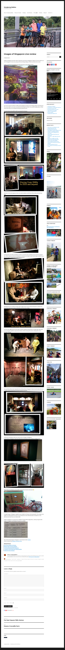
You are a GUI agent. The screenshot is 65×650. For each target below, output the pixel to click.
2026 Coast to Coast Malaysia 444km (53, 127)
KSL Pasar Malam (50, 112)
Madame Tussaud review (17, 541)
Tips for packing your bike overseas (53, 141)
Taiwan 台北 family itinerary (52, 111)
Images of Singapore (38, 559)
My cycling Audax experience (52, 129)
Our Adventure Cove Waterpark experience (54, 107)
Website (5, 597)
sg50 (19, 560)
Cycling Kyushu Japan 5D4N (52, 128)
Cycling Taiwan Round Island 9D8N (53, 139)
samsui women (13, 560)
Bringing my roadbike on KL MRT (53, 138)
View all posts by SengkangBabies (34, 556)
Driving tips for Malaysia (51, 106)
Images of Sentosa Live (30, 559)
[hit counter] (24, 637)
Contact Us (50, 12)
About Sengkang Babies (8, 12)
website (29, 539)
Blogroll (45, 12)
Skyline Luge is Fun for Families (10, 546)
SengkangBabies (8, 559)
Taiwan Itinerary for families (52, 110)
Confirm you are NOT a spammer (11, 607)
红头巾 (21, 560)
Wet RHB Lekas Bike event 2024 (52, 144)
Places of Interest (18, 12)
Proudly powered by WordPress (15, 644)
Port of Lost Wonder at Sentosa (10, 545)
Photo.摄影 (36, 12)
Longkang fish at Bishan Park (52, 113)
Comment (6, 573)
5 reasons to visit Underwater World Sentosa (13, 549)
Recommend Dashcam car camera (53, 109)
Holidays (24, 12)
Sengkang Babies (10, 7)
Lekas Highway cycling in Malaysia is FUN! (54, 130)
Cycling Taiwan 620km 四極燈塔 (52, 140)
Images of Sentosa (24, 559)
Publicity (40, 12)
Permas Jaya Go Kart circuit (52, 108)
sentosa (16, 560)
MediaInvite (18, 559)
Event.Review (29, 12)
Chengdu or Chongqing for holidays (53, 131)
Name (5, 588)
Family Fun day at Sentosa (9, 550)
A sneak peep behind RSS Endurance (11, 547)
